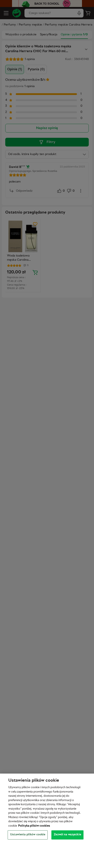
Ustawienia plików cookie (27, 834)
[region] (47, 808)
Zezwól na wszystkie (67, 834)
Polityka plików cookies (34, 826)
